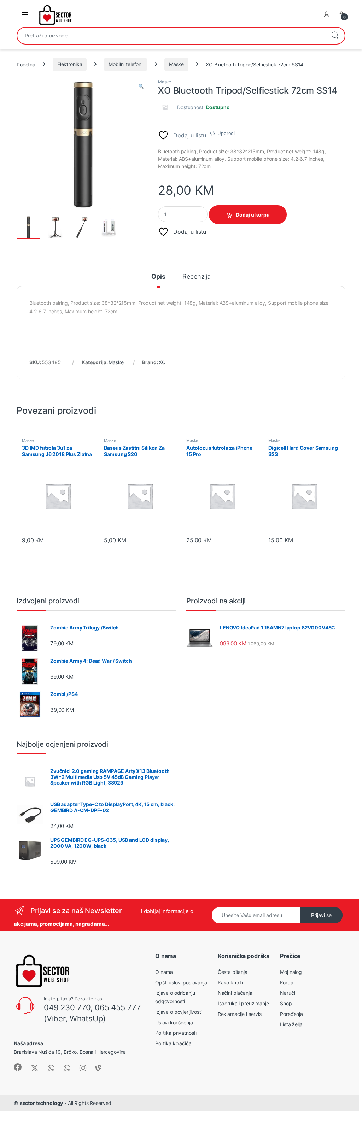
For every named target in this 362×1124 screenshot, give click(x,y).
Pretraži (335, 36)
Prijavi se (321, 915)
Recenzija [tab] (196, 276)
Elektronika (69, 64)
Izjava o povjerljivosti (178, 1012)
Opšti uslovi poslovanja (181, 983)
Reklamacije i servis (240, 1014)
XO (162, 362)
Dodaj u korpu (253, 215)
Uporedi (226, 133)
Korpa (286, 983)
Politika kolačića (173, 1043)
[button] (141, 86)
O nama (164, 972)
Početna (26, 64)
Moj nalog (291, 972)
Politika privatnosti (176, 1033)
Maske (176, 64)
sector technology (41, 1103)
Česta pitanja (232, 972)
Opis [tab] (158, 276)
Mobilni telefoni (125, 64)
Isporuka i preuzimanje (243, 1003)
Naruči (287, 993)
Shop (286, 1003)
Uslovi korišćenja (174, 1022)
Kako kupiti (230, 983)
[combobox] (171, 36)
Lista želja (291, 1024)
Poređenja (291, 1014)
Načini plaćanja (235, 993)
